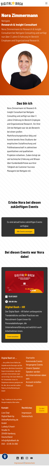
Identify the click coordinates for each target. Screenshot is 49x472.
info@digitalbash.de (10, 440)
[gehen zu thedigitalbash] (22, 457)
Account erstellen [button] (33, 382)
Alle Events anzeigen (24, 231)
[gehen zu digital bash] (27, 457)
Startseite (30, 357)
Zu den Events (41, 409)
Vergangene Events (34, 364)
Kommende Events (34, 361)
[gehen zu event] (24, 281)
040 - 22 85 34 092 (9, 443)
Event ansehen (12, 336)
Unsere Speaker (33, 368)
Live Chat (5, 412)
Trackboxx (8, 399)
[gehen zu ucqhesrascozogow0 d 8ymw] (31, 457)
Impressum (26, 412)
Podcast (29, 385)
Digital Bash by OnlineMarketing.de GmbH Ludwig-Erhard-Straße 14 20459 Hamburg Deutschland (9, 426)
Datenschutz (27, 416)
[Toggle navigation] (46, 3)
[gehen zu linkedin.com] (17, 457)
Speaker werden (33, 371)
